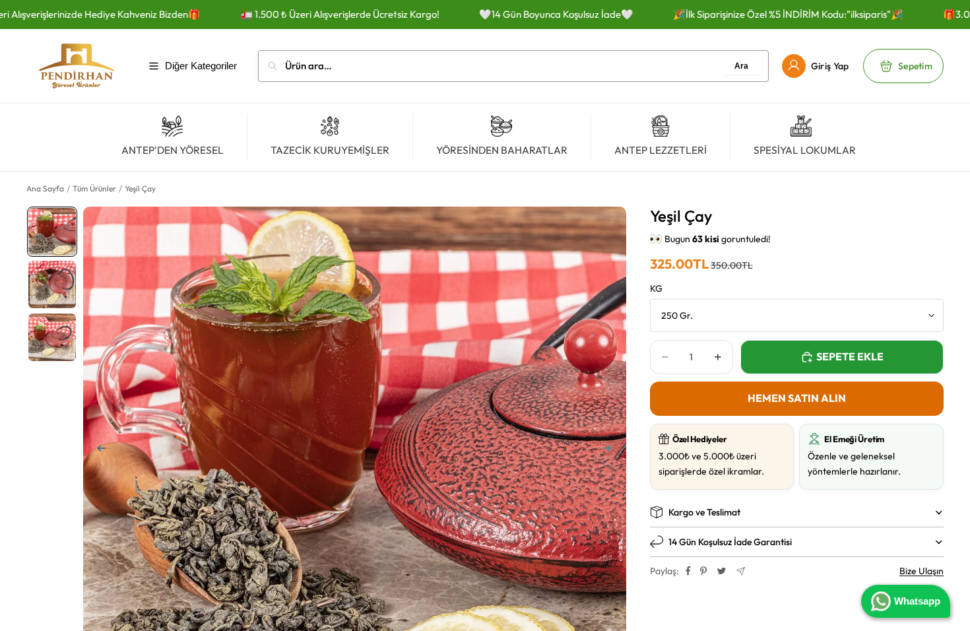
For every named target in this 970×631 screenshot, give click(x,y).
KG (656, 288)
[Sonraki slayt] (611, 450)
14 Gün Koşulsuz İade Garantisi (730, 542)
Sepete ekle (850, 356)
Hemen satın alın (797, 398)
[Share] (688, 571)
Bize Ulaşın (921, 571)
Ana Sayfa (45, 188)
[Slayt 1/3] (52, 231)
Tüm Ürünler (94, 188)
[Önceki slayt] (97, 450)
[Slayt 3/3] (52, 337)
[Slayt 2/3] (52, 284)
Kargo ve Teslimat (704, 512)
